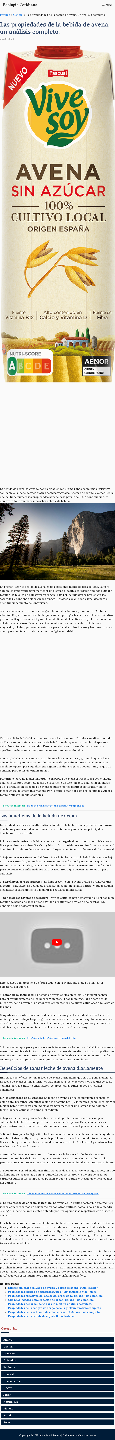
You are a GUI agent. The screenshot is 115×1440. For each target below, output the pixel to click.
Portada (5, 14)
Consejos (9, 1353)
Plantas (8, 1408)
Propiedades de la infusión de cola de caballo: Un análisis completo (54, 1312)
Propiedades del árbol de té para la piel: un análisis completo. (50, 1304)
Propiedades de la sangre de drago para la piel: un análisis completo (54, 1308)
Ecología (9, 1367)
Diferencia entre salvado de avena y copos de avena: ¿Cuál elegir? (53, 1287)
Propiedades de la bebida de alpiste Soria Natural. (41, 1316)
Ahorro (7, 1339)
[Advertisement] (57, 409)
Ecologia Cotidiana (20, 4)
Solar (6, 1422)
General (18, 14)
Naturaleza (10, 1401)
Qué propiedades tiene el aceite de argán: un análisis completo (51, 1300)
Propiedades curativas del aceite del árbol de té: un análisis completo (55, 1295)
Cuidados (9, 1360)
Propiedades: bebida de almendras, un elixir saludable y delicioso (52, 1291)
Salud (7, 1415)
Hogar (7, 1388)
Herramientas (12, 1381)
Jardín (7, 1394)
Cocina (8, 1346)
